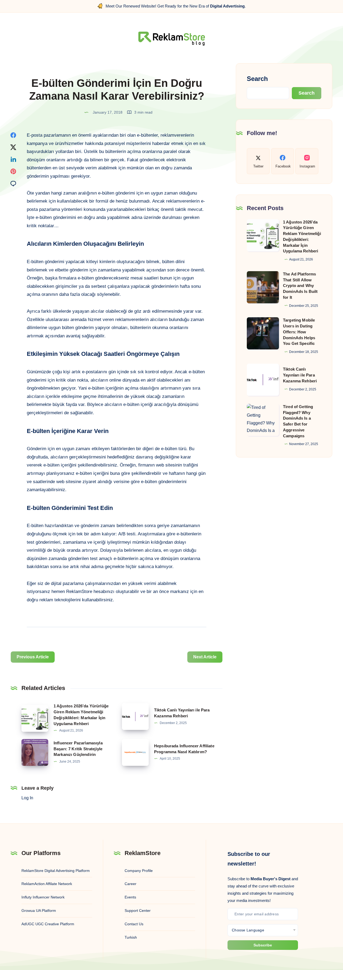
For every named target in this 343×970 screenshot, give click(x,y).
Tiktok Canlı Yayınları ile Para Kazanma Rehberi (300, 375)
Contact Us (134, 924)
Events (130, 897)
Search (257, 78)
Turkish (131, 937)
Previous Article (33, 657)
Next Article (205, 657)
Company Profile (139, 870)
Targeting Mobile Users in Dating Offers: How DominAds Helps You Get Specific (299, 332)
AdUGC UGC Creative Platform (47, 924)
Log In (27, 798)
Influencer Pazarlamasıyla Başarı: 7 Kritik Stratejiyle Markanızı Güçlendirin (78, 749)
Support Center (138, 910)
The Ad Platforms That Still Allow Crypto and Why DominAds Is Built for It (300, 286)
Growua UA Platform (38, 910)
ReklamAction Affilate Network (46, 884)
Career (130, 884)
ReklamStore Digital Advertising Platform (55, 870)
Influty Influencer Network (43, 897)
